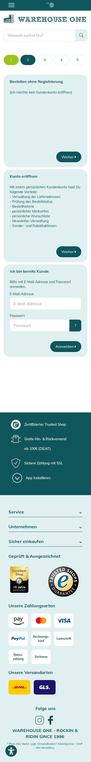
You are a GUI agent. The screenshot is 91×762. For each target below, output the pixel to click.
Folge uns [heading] (45, 708)
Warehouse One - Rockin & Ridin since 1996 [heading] (45, 734)
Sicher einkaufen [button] (26, 541)
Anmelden (65, 346)
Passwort (17, 316)
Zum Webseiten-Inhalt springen (24, 2)
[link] (39, 724)
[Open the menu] (11, 4)
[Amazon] (18, 620)
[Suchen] (81, 35)
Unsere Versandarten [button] (30, 672)
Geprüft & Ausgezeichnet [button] (34, 556)
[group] (45, 424)
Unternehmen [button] (22, 526)
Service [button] (16, 512)
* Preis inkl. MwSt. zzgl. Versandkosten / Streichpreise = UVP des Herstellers (45, 745)
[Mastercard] (41, 620)
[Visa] (64, 620)
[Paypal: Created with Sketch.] (18, 638)
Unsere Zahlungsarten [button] (31, 605)
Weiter (68, 156)
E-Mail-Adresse (22, 294)
